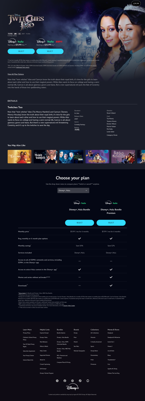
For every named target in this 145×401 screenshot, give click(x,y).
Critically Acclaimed (96, 342)
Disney (75, 333)
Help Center (43, 351)
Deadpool (110, 333)
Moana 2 (110, 346)
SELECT (21, 51)
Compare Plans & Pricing (63, 362)
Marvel (76, 342)
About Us (42, 360)
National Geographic (79, 351)
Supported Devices (45, 355)
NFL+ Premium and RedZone (62, 357)
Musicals (93, 337)
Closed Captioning (45, 364)
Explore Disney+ (44, 333)
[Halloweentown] (97, 156)
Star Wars (76, 346)
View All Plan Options (16, 74)
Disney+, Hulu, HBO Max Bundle (64, 350)
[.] (57, 380)
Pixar (75, 337)
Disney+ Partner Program (46, 373)
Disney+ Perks (44, 337)
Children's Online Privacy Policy (29, 338)
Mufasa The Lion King (113, 373)
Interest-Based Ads (28, 360)
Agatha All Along (112, 368)
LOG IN (136, 3)
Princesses (93, 364)
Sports (92, 346)
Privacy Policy (26, 333)
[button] (47, 330)
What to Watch (44, 346)
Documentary (94, 355)
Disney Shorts (94, 351)
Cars (109, 364)
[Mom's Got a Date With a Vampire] (45, 156)
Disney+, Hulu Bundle (63, 337)
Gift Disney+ (43, 368)
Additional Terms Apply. (22, 67)
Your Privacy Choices (28, 355)
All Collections (95, 333)
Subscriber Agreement (29, 351)
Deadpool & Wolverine (114, 337)
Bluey (109, 355)
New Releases (43, 342)
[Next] (141, 156)
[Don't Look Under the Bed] (123, 156)
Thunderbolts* (111, 360)
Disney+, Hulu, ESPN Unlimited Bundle (62, 343)
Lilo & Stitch (111, 351)
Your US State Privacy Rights (28, 345)
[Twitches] (19, 156)
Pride (92, 360)
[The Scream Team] (71, 156)
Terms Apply (22, 293)
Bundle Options (61, 333)
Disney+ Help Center (69, 305)
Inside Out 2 (111, 342)
